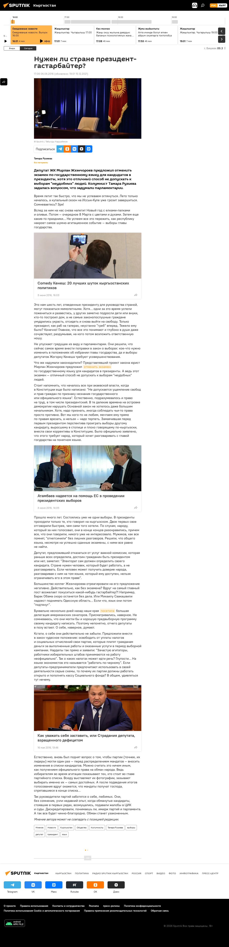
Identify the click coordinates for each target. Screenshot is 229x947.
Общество (82, 827)
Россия (136, 873)
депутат (39, 834)
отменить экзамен (97, 367)
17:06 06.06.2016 (43, 73)
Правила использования (34, 905)
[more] (135, 294)
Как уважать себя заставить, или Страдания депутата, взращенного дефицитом (86, 737)
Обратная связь (160, 910)
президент (52, 834)
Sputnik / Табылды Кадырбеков (51, 141)
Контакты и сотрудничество (68, 905)
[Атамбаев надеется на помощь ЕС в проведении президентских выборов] (87, 468)
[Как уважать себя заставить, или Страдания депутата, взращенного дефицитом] (87, 708)
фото (172, 873)
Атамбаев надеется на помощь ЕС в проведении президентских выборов (81, 498)
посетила (107, 611)
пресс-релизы (111, 905)
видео (161, 873)
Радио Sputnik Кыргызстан (110, 873)
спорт (149, 873)
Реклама (94, 905)
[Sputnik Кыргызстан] (17, 8)
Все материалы (41, 162)
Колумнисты (97, 827)
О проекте (10, 905)
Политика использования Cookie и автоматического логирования (42, 910)
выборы (131, 827)
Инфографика (189, 873)
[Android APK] (15, 924)
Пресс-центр (210, 873)
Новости (52, 827)
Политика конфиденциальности (142, 905)
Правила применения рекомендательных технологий (115, 910)
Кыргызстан (66, 827)
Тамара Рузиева (115, 827)
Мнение (39, 827)
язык (64, 834)
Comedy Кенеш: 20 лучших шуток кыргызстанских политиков (83, 285)
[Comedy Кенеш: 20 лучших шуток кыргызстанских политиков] (87, 256)
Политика (82, 873)
